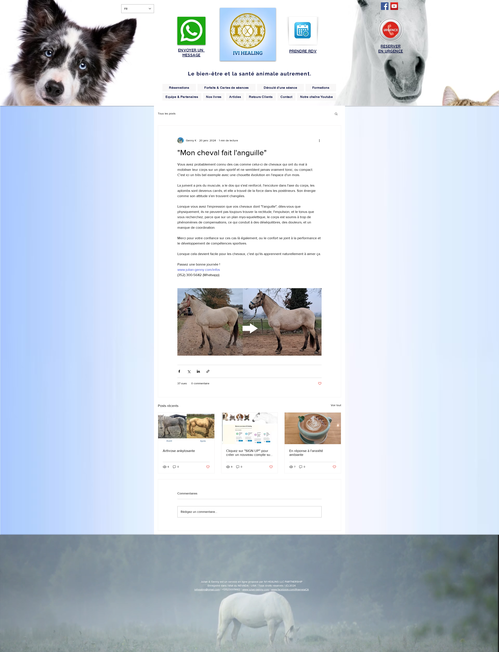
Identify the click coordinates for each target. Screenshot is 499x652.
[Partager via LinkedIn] (198, 371)
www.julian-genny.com (255, 589)
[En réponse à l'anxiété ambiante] (313, 428)
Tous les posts (167, 113)
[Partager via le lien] (208, 371)
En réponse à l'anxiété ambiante (306, 453)
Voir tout (336, 405)
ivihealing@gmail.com (207, 589)
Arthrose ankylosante (179, 451)
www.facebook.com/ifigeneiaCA (290, 589)
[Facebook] (384, 6)
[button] (336, 113)
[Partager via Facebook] (179, 371)
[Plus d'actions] (319, 140)
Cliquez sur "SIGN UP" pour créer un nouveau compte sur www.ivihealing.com (248, 453)
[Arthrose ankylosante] (186, 428)
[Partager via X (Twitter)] (189, 371)
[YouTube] (394, 6)
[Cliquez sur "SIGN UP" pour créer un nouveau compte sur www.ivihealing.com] (249, 428)
